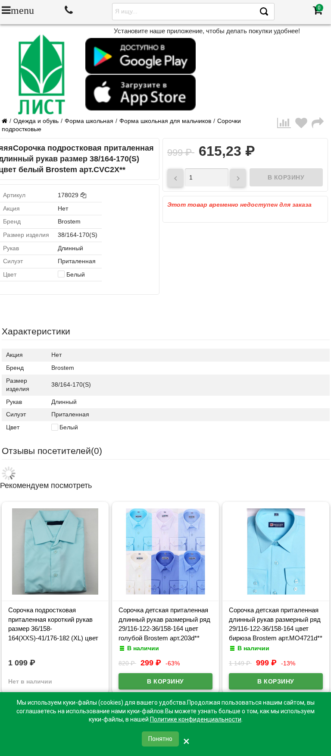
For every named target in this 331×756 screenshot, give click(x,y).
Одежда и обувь (36, 120)
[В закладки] (303, 125)
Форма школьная (89, 120)
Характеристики (36, 331)
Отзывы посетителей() (52, 451)
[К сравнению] (286, 125)
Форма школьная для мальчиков (165, 120)
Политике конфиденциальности (195, 719)
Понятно (160, 738)
